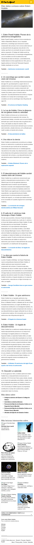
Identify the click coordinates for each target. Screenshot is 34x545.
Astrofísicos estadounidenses (13, 402)
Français (3, 527)
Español (3, 529)
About (13, 542)
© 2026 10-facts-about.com (8, 540)
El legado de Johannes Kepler (17, 319)
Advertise (30, 542)
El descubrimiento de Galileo (16, 134)
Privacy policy (18, 542)
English (3, 530)
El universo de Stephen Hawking (18, 105)
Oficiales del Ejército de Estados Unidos (16, 412)
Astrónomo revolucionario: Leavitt (18, 69)
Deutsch (3, 525)
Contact (25, 542)
